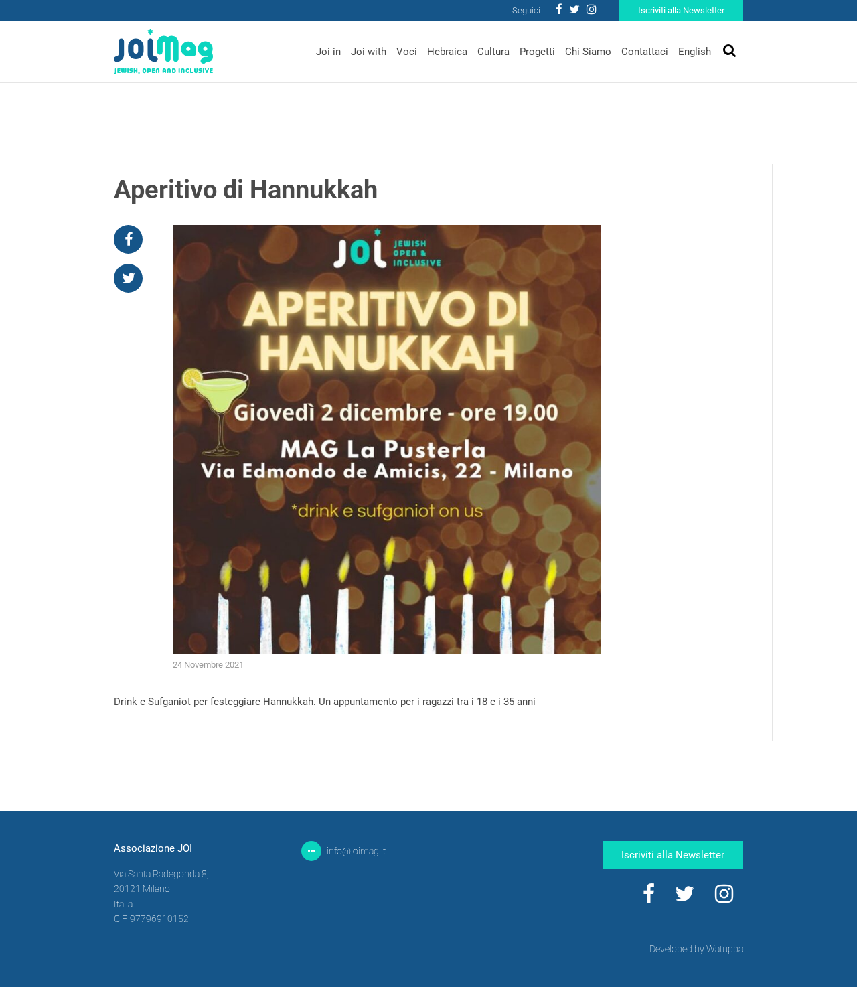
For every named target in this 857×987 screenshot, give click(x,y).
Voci (406, 52)
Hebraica (447, 52)
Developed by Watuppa (696, 948)
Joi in (328, 52)
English (694, 52)
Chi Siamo (588, 52)
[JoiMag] (163, 52)
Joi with (368, 52)
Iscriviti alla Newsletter (681, 10)
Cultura (493, 52)
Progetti (537, 52)
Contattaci (644, 52)
